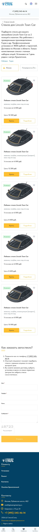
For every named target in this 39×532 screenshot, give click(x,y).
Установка (5, 471)
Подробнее (27, 121)
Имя (2, 383)
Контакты (5, 482)
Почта (3, 403)
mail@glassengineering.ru (13, 505)
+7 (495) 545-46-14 (19, 11)
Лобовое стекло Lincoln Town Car (16, 100)
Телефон (3, 393)
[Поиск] (26, 3)
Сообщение (4, 413)
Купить (11, 121)
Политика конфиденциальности (12, 520)
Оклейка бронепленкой (10, 487)
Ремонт (4, 476)
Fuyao (11, 61)
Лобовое (4, 61)
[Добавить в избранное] (34, 81)
